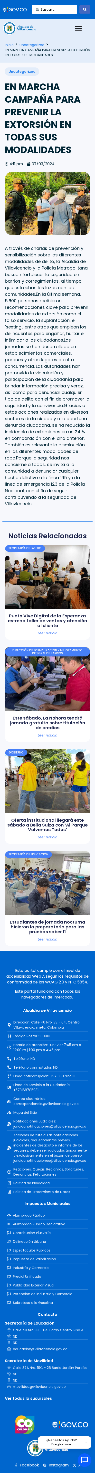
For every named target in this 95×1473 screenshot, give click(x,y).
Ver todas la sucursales (28, 1398)
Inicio (9, 44)
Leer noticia (47, 633)
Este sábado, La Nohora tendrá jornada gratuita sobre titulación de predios (47, 723)
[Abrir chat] (84, 1460)
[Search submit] (84, 9)
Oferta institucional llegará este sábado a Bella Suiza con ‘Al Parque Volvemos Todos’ (47, 825)
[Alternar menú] (78, 28)
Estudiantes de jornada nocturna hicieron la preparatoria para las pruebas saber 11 (47, 927)
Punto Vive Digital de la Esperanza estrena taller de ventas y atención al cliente (47, 621)
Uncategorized (31, 44)
